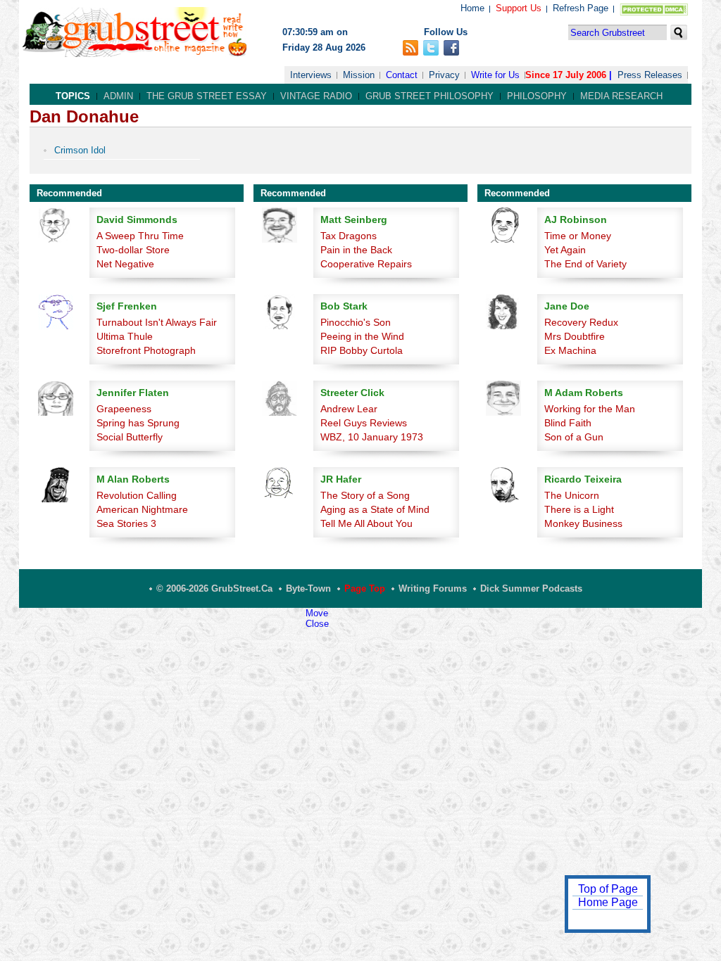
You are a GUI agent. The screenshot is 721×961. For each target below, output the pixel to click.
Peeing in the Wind (362, 336)
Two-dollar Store (133, 249)
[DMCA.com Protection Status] (651, 12)
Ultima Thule (124, 336)
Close (317, 623)
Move (317, 613)
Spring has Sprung (138, 422)
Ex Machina (570, 350)
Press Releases (649, 75)
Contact (402, 75)
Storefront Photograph (146, 350)
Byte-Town (308, 588)
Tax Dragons (348, 235)
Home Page (608, 902)
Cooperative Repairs (366, 263)
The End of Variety (585, 263)
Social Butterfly (129, 437)
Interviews (311, 75)
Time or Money (577, 235)
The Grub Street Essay (206, 96)
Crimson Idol (80, 150)
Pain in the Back (356, 249)
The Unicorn (571, 495)
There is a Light (579, 509)
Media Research (621, 96)
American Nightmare (142, 509)
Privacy (444, 75)
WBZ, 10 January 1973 (371, 437)
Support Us (518, 8)
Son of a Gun (573, 437)
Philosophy (537, 96)
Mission (359, 75)
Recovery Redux (581, 322)
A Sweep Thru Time (140, 235)
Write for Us (495, 75)
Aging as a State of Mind (375, 509)
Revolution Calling (136, 495)
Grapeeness (123, 408)
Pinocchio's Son (355, 322)
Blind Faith (567, 422)
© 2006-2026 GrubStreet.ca (214, 588)
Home (472, 8)
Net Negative (125, 263)
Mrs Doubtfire (574, 336)
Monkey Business (583, 523)
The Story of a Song (365, 495)
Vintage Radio (316, 96)
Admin (118, 96)
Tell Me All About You (366, 523)
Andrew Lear (348, 408)
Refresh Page (580, 8)
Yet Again (565, 249)
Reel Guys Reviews (363, 422)
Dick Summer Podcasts (531, 588)
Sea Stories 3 (126, 523)
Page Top (364, 588)
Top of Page (608, 889)
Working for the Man (589, 408)
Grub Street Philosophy (429, 96)
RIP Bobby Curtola (361, 350)
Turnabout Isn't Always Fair (156, 322)
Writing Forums (433, 588)
